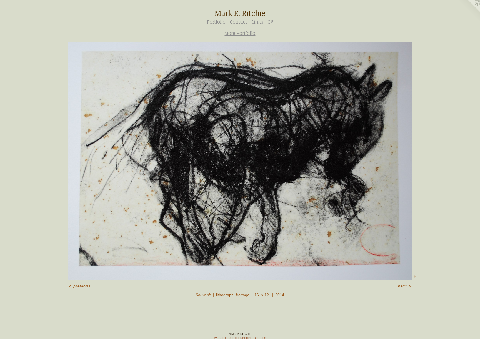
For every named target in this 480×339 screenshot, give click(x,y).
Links (257, 22)
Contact (238, 22)
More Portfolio (239, 33)
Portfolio (216, 22)
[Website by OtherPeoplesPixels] (469, 11)
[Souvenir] (240, 161)
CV (270, 22)
